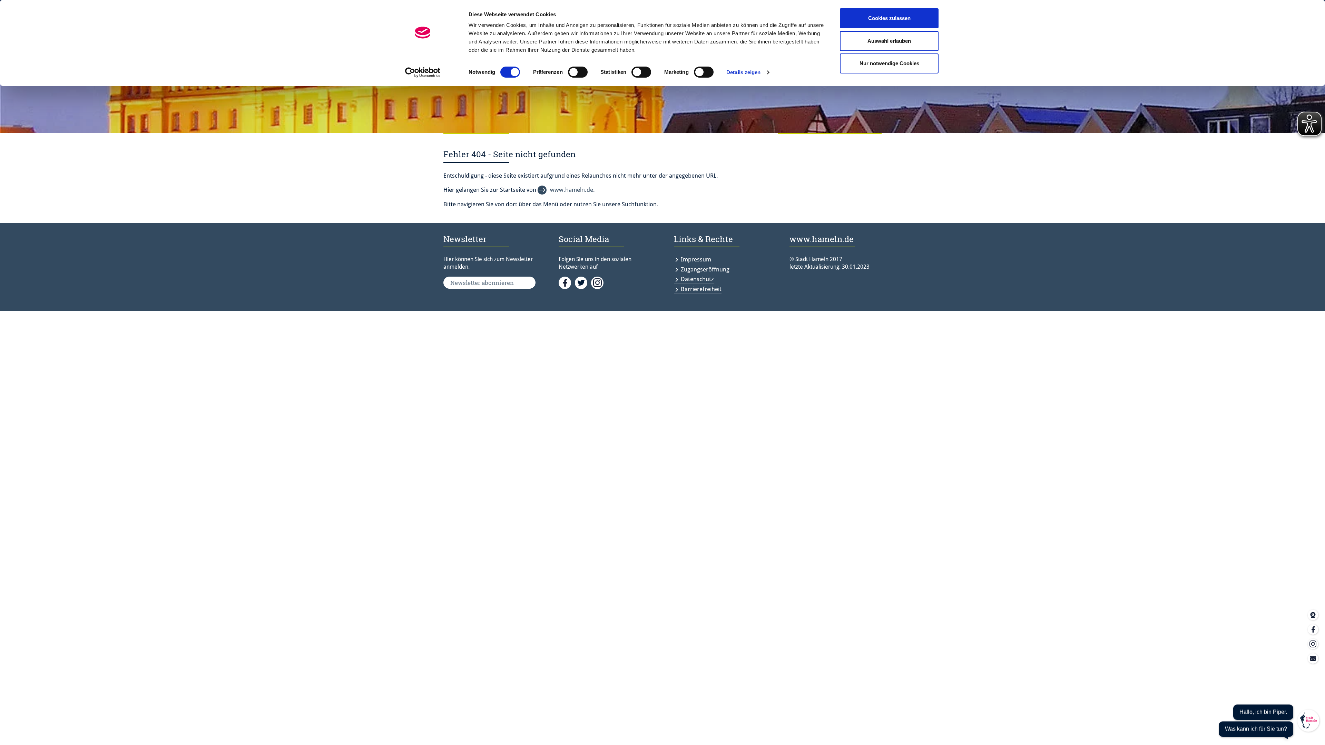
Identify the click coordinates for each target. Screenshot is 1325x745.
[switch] (578, 72)
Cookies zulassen (889, 18)
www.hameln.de (571, 189)
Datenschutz (697, 279)
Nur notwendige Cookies (889, 63)
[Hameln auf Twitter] (583, 282)
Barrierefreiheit (701, 289)
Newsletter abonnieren (482, 283)
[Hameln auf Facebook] (567, 282)
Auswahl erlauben (889, 41)
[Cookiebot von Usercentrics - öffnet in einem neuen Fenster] (423, 72)
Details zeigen (743, 72)
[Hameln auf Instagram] (598, 282)
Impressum (696, 259)
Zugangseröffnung (705, 269)
